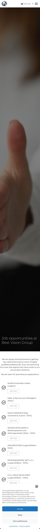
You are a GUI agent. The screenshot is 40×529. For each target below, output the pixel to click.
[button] (37, 486)
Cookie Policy (13, 526)
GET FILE (13, 391)
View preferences (20, 521)
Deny (20, 515)
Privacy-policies (24, 526)
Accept (20, 509)
